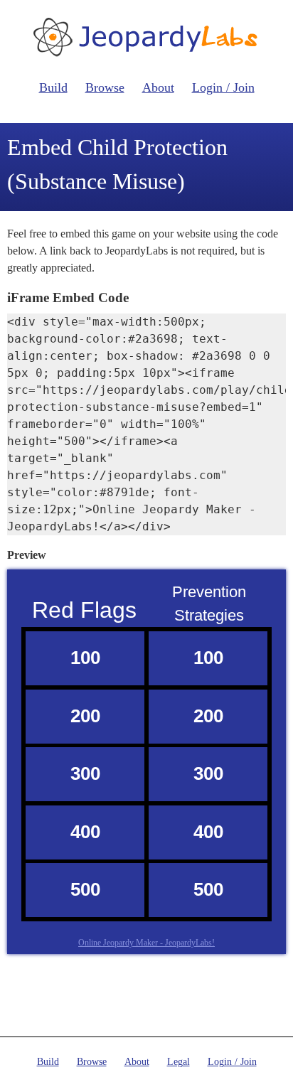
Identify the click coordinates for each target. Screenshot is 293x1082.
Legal (178, 1061)
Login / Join (223, 87)
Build (53, 87)
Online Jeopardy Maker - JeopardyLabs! (146, 943)
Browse (104, 87)
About (158, 87)
